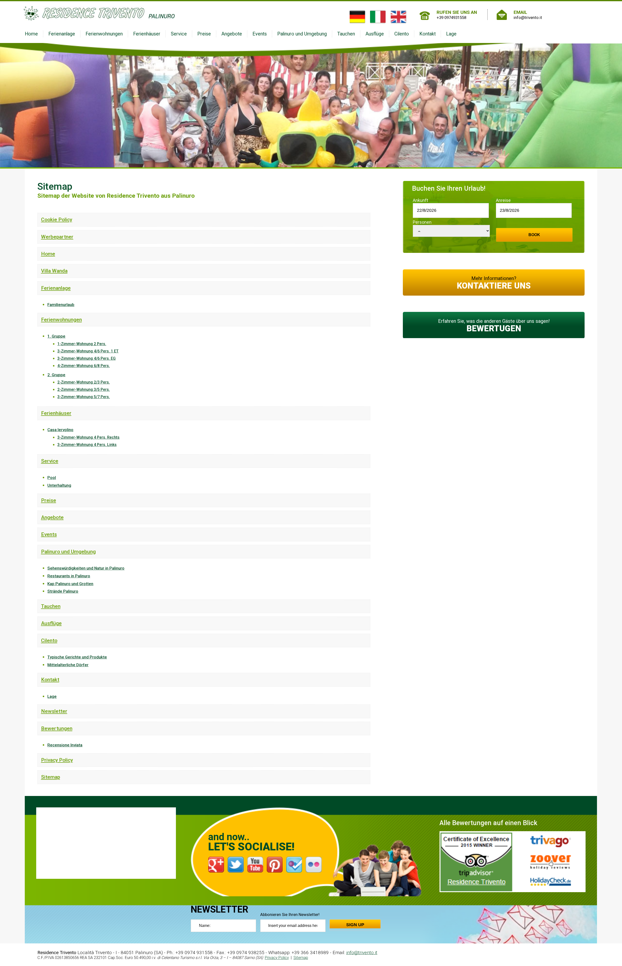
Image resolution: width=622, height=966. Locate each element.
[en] (398, 16)
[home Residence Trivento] (185, 13)
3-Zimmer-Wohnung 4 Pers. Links (87, 444)
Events (259, 34)
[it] (378, 16)
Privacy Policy (57, 760)
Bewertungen (56, 728)
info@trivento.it (361, 952)
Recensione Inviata (64, 745)
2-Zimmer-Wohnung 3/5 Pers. (83, 389)
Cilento (401, 34)
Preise (204, 34)
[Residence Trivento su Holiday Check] (551, 882)
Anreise (503, 200)
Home (31, 34)
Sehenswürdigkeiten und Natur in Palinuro (85, 568)
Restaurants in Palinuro (68, 575)
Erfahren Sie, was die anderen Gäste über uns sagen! (494, 325)
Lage (451, 34)
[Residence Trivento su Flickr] (313, 860)
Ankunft (420, 200)
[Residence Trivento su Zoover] (551, 862)
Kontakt (427, 34)
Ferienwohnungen (104, 34)
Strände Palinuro (62, 591)
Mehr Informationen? (494, 283)
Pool (51, 477)
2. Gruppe (56, 374)
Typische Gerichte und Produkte (77, 657)
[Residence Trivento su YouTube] (255, 860)
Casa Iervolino (60, 429)
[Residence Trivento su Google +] (216, 860)
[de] (357, 16)
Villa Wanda (54, 271)
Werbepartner (57, 237)
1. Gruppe (56, 336)
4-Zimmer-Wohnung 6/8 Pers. (83, 365)
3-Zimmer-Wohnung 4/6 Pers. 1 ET (88, 351)
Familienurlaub (60, 304)
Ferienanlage (61, 34)
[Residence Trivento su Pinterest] (275, 860)
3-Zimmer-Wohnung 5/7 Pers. (83, 396)
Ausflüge (374, 34)
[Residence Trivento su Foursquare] (294, 860)
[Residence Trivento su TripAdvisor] (476, 861)
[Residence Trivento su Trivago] (551, 841)
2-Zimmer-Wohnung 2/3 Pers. (83, 382)
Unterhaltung (59, 485)
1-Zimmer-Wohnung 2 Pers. (81, 344)
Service (179, 34)
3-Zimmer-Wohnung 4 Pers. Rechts (88, 437)
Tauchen (346, 34)
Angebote (231, 34)
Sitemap (50, 777)
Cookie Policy (56, 219)
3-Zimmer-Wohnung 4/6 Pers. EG (86, 358)
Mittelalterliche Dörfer (67, 664)
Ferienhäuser (146, 34)
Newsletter (54, 711)
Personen (422, 222)
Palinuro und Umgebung (302, 34)
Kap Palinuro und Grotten (70, 583)
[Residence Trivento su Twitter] (235, 860)
